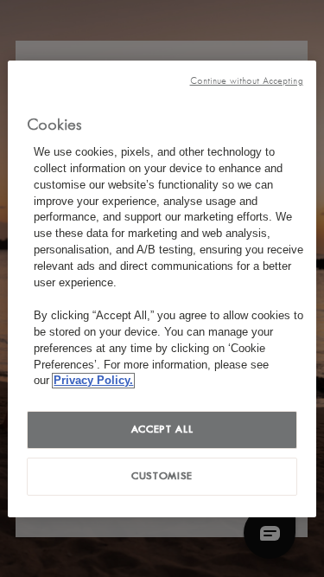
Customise (162, 476)
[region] (161, 288)
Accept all (162, 429)
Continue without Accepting (246, 80)
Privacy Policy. (93, 381)
